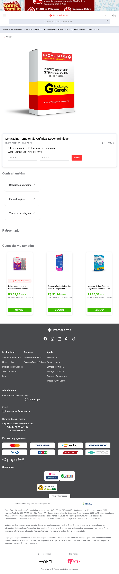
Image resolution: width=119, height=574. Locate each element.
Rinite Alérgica (51, 29)
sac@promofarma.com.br (18, 466)
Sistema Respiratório (34, 29)
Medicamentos (16, 29)
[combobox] (59, 21)
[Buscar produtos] (107, 21)
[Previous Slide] (2, 261)
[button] (22, 185)
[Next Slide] (115, 261)
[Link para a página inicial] (5, 29)
